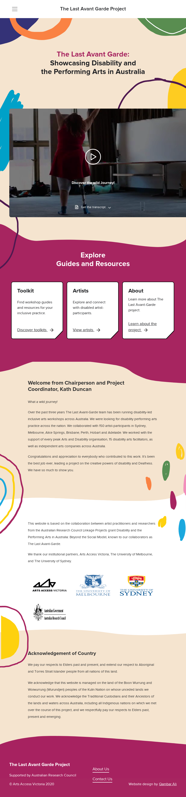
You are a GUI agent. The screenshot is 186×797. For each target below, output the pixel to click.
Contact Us (102, 779)
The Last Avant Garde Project (93, 9)
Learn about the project (142, 326)
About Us (101, 769)
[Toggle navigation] (14, 9)
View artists (83, 330)
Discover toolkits (32, 330)
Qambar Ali (168, 784)
